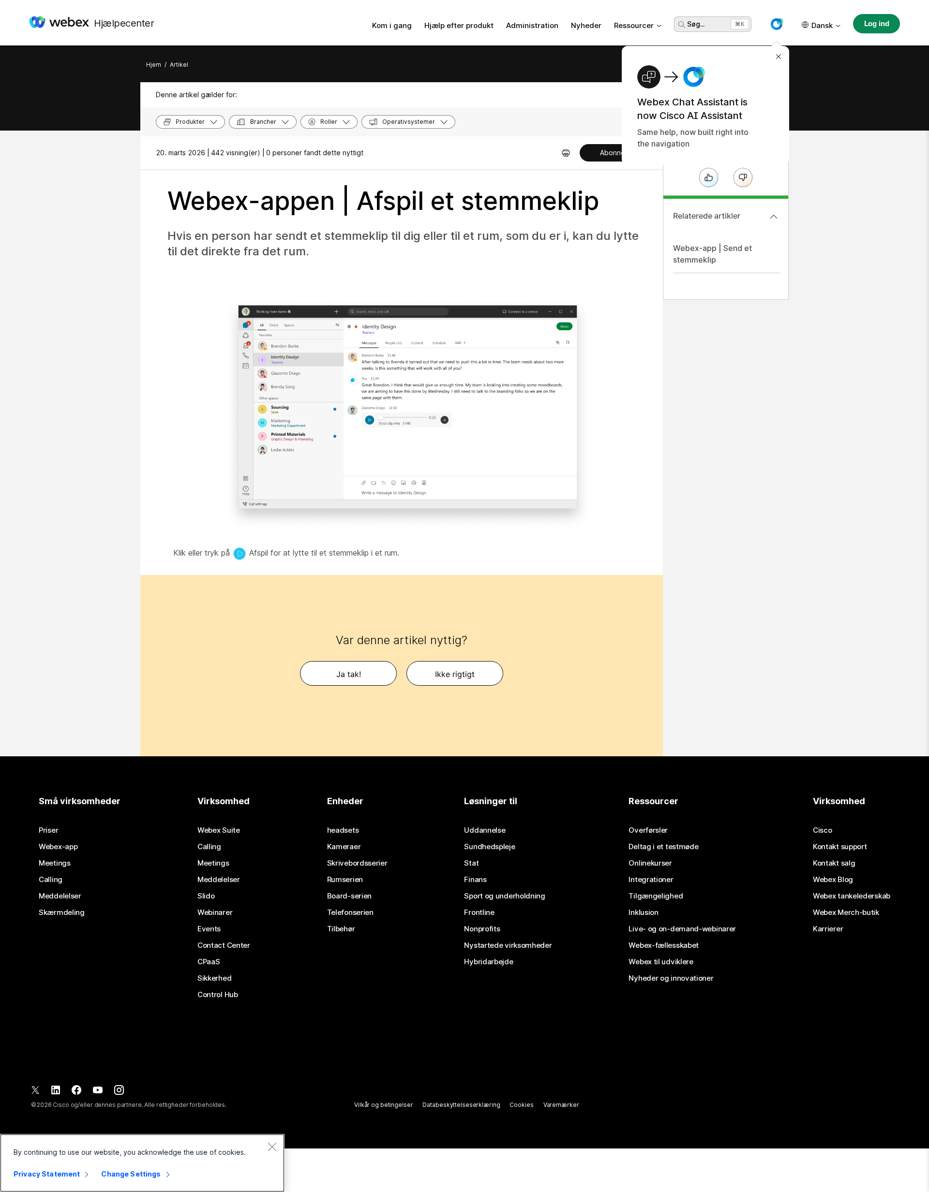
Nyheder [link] (586, 25)
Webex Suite (218, 830)
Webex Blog (833, 879)
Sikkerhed (214, 978)
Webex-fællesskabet (664, 945)
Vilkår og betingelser (383, 1104)
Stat (471, 863)
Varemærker (561, 1104)
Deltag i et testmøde (663, 846)
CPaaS (208, 961)
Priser (48, 830)
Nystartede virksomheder (508, 945)
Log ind (876, 23)
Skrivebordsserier (357, 863)
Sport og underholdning (504, 896)
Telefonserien (350, 912)
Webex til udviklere (661, 961)
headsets (343, 830)
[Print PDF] (566, 153)
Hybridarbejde (488, 961)
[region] (142, 1163)
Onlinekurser (650, 863)
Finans (475, 879)
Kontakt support (840, 846)
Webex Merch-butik (846, 912)
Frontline (479, 912)
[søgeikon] (681, 24)
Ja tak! (348, 674)
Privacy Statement (47, 1174)
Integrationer (651, 879)
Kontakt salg (834, 863)
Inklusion (643, 912)
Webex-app (58, 846)
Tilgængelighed (656, 896)
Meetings (55, 863)
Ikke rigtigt (455, 674)
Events (209, 929)
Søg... (695, 24)
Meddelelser (60, 896)
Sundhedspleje (489, 846)
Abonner (614, 152)
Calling (50, 879)
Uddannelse (484, 830)
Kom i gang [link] (392, 25)
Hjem (153, 64)
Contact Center (223, 945)
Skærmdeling (62, 912)
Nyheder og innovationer (671, 978)
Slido (206, 896)
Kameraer (344, 846)
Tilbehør (341, 929)
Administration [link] (532, 25)
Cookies (521, 1104)
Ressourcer (634, 25)
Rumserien (345, 879)
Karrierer (828, 929)
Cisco (822, 830)
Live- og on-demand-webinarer (682, 929)
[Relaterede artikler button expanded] (774, 216)
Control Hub (217, 994)
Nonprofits (482, 929)
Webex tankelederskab (851, 896)
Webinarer (214, 912)
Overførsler (648, 830)
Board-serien (349, 896)
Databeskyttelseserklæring (461, 1104)
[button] (776, 24)
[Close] (272, 1146)
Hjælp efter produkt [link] (459, 25)
